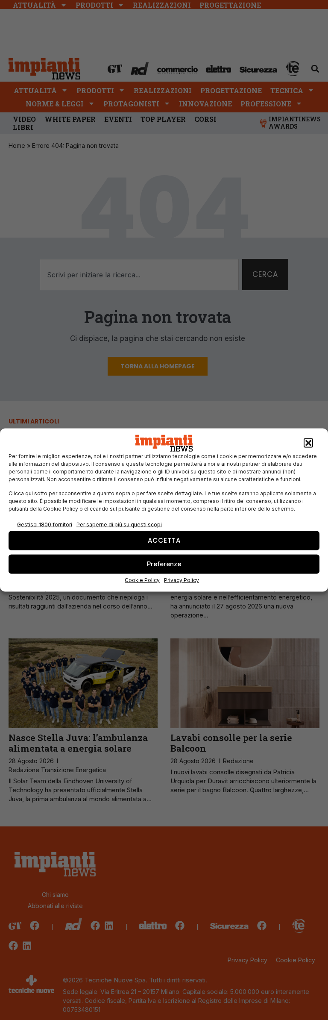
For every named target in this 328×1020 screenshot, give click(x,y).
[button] (308, 443)
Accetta (164, 540)
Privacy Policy (181, 579)
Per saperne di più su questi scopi (119, 524)
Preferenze (164, 564)
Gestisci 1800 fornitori (44, 524)
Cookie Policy (142, 579)
